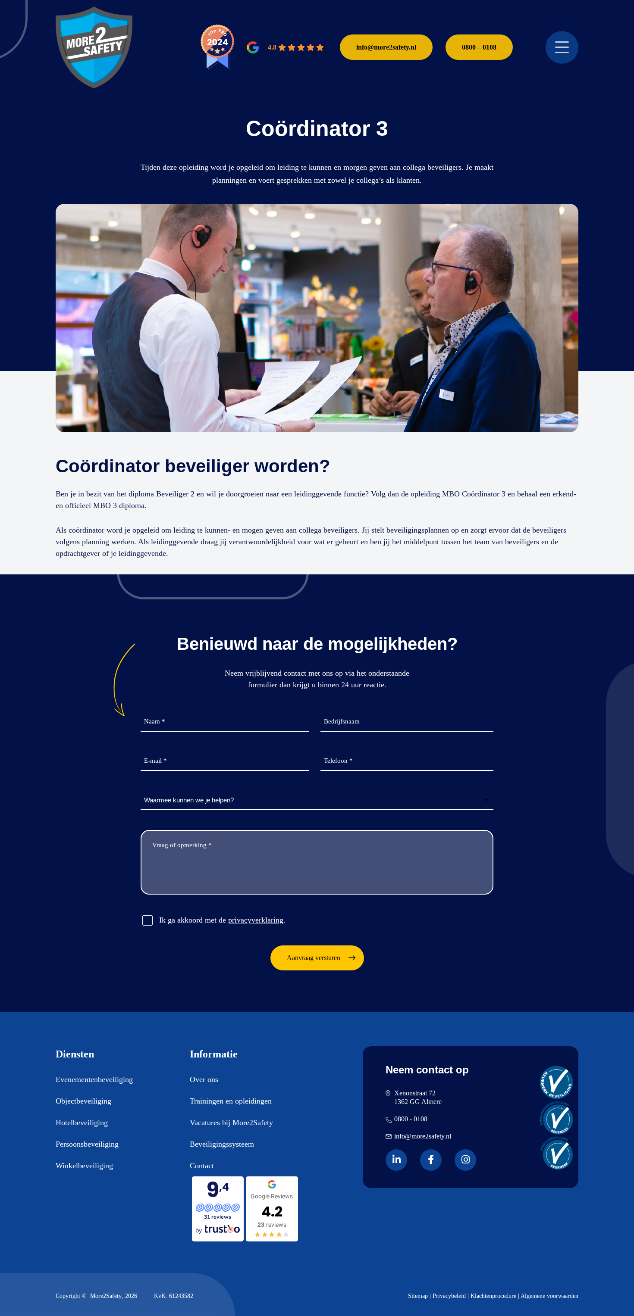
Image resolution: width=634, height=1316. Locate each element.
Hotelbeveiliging (82, 1122)
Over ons (204, 1079)
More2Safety (106, 1296)
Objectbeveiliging (83, 1101)
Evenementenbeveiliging (94, 1079)
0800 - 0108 (410, 1119)
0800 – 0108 (479, 47)
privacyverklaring (255, 920)
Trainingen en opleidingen (231, 1101)
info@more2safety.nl (386, 47)
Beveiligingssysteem (222, 1144)
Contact (202, 1165)
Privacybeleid (449, 1296)
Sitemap (418, 1296)
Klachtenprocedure (493, 1296)
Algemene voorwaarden (549, 1296)
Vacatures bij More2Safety (231, 1122)
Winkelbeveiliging (84, 1165)
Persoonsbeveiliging (87, 1144)
